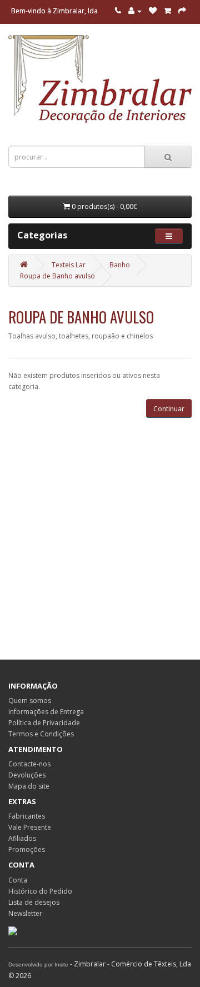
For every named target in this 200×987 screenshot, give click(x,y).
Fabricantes (26, 816)
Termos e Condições (41, 734)
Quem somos (29, 700)
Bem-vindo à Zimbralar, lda (54, 11)
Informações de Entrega (46, 711)
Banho (119, 265)
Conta (17, 880)
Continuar (168, 408)
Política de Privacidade (44, 722)
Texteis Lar (69, 265)
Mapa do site (28, 786)
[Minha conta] (135, 11)
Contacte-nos (29, 764)
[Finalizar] (182, 11)
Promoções (26, 849)
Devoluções (27, 775)
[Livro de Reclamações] (12, 930)
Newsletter (25, 913)
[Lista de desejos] (153, 11)
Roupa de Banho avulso (57, 276)
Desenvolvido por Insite (38, 964)
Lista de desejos (33, 902)
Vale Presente (29, 827)
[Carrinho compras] (167, 11)
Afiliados (22, 838)
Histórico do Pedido (40, 891)
